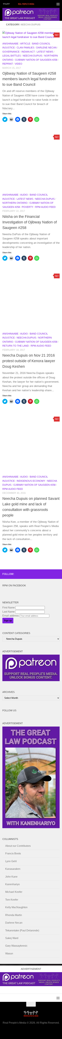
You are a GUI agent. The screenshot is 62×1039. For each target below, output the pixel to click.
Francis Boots (13, 853)
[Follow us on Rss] (42, 574)
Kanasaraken (12, 869)
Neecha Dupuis (32, 55)
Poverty (27, 207)
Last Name (8, 611)
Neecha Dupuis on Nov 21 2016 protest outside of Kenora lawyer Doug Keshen (28, 361)
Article (25, 43)
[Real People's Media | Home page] (24, 3)
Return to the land (15, 346)
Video (18, 64)
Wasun (9, 953)
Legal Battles (11, 55)
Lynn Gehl (11, 861)
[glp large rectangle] (31, 14)
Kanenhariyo (12, 884)
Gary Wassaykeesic (16, 945)
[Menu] (58, 4)
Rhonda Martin (13, 915)
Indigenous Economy (31, 481)
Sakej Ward (11, 938)
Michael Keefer (13, 892)
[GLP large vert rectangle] (31, 827)
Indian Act (28, 51)
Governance (11, 51)
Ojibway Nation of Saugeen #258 (36, 60)
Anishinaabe (10, 43)
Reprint (7, 64)
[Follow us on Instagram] (58, 574)
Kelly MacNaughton (16, 907)
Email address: (11, 615)
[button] (31, 161)
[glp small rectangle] (31, 680)
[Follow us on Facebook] (32, 574)
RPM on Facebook (14, 585)
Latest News (45, 51)
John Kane (11, 876)
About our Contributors (18, 846)
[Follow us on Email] (37, 574)
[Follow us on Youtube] (53, 574)
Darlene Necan (46, 47)
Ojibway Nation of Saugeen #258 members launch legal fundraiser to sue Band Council (29, 79)
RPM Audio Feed (45, 207)
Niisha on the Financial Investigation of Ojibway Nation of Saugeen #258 (29, 222)
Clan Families (25, 47)
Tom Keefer (11, 899)
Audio (24, 195)
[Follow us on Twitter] (47, 574)
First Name (8, 607)
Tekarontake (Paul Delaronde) (22, 930)
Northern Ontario (15, 203)
